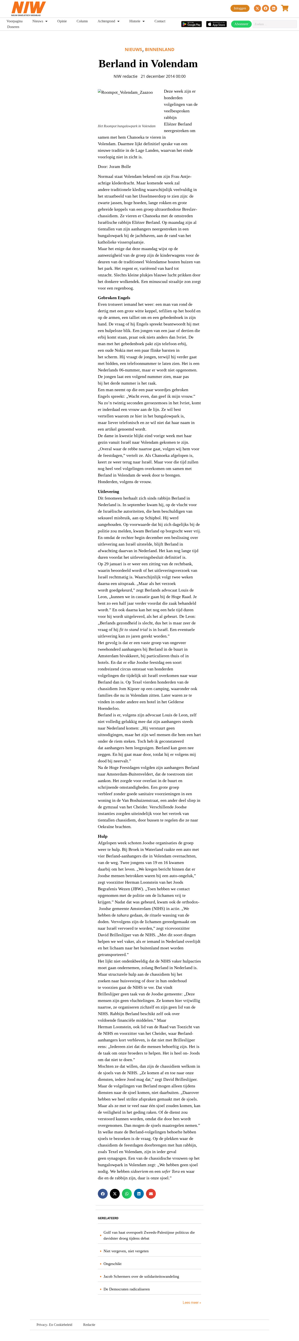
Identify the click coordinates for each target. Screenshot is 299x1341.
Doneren (13, 27)
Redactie (89, 1325)
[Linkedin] (273, 8)
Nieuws (37, 21)
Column (82, 21)
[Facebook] (265, 8)
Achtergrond (106, 21)
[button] (103, 1194)
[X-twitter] (257, 8)
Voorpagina (15, 21)
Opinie (62, 21)
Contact (160, 21)
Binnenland (159, 49)
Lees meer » (191, 1302)
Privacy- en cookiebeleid (54, 1325)
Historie (134, 21)
